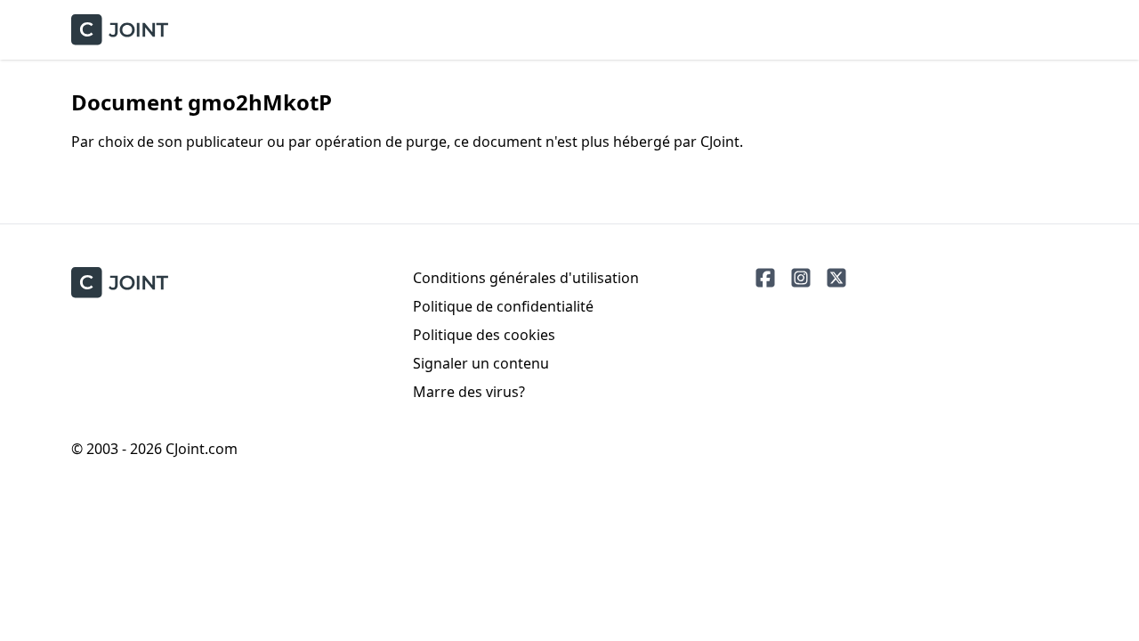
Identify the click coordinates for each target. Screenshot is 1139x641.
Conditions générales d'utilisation (526, 278)
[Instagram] (801, 277)
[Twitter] (836, 277)
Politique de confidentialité (503, 306)
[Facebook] (765, 277)
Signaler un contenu (481, 363)
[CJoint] (119, 282)
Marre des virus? (469, 392)
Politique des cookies (484, 335)
